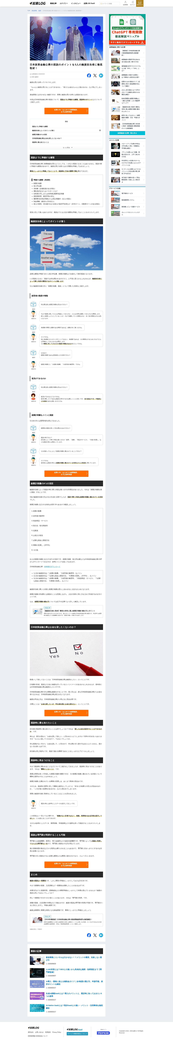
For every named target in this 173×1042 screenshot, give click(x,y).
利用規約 (48, 1032)
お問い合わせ (39, 1032)
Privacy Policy (56, 1032)
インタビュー (76, 3)
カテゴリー (64, 3)
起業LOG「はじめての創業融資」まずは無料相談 (66, 111)
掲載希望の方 (140, 4)
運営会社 (31, 1032)
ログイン (132, 4)
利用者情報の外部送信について (38, 1036)
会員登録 (125, 4)
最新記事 (53, 3)
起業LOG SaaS (89, 3)
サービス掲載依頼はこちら (77, 1033)
